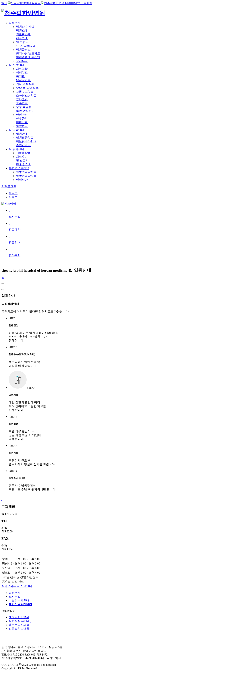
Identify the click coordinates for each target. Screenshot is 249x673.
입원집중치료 (25, 137)
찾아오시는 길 (10, 586)
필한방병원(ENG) (20, 621)
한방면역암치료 (26, 172)
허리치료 (22, 72)
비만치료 (22, 122)
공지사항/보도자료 (28, 53)
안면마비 (22, 114)
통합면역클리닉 (19, 168)
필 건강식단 (23, 164)
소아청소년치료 (26, 95)
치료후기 (22, 156)
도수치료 (22, 103)
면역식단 (22, 179)
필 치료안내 (16, 64)
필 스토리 (22, 160)
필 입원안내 (16, 129)
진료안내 (22, 38)
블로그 (13, 193)
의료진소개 (23, 34)
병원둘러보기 (25, 49)
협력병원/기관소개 (28, 57)
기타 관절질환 (25, 84)
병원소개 (14, 22)
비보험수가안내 (26, 141)
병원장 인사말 (25, 26)
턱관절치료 (23, 80)
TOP (4, 3)
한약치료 (22, 126)
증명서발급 (23, 145)
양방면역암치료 (26, 175)
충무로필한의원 (19, 624)
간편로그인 (8, 186)
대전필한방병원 (19, 617)
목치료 (20, 76)
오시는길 (22, 61)
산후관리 (22, 118)
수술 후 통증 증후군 (29, 87)
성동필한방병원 (19, 628)
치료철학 (22, 68)
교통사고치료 (25, 91)
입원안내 (22, 133)
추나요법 (22, 99)
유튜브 (13, 196)
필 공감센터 (16, 149)
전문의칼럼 (23, 152)
